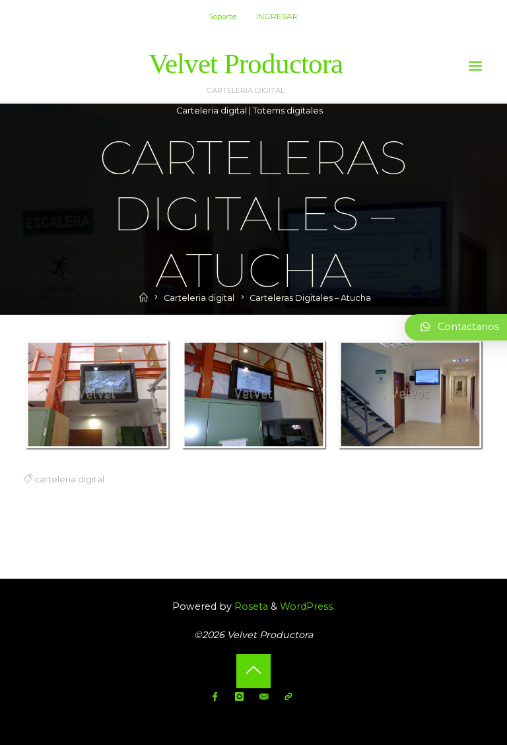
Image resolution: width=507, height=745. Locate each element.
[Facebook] (215, 697)
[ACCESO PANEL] (288, 697)
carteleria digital (69, 479)
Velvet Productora (246, 63)
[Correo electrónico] (264, 697)
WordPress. (307, 606)
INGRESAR (277, 16)
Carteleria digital (211, 110)
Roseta (250, 606)
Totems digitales (288, 110)
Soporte (222, 16)
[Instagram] (239, 697)
